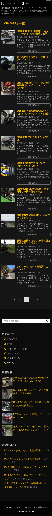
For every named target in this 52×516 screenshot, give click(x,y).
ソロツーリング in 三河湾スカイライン (32, 268)
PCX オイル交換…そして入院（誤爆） (23, 450)
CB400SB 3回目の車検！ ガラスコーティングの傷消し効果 (32, 32)
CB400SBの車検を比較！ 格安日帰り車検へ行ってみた (33, 190)
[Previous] (20, 299)
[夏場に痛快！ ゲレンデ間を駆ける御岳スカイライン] (8, 246)
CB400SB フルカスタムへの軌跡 (33, 138)
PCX (9, 344)
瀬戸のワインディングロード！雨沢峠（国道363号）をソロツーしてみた (31, 429)
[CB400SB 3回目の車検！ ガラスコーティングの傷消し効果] (8, 37)
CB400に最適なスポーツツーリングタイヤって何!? (33, 164)
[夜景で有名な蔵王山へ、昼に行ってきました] (8, 220)
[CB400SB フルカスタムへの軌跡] (8, 143)
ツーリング (35, 63)
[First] (14, 299)
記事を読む (32, 51)
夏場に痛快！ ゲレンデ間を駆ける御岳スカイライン (33, 242)
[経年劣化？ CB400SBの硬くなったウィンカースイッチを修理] (8, 117)
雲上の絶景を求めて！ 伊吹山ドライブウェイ (33, 58)
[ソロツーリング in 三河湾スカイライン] (8, 272)
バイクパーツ (13, 358)
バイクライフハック (17, 349)
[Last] (37, 299)
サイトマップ (29, 507)
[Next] (32, 299)
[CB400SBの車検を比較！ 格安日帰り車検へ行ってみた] (8, 195)
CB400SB (35, 37)
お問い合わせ (43, 507)
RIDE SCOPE (15, 3)
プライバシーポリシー (13, 507)
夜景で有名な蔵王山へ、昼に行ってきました (33, 216)
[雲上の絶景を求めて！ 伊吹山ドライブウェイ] (8, 63)
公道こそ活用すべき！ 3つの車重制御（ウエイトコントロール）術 (33, 85)
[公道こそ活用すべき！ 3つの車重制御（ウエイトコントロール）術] (8, 88)
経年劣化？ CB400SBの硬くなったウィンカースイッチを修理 (33, 112)
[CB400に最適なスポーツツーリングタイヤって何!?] (8, 169)
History (10, 362)
